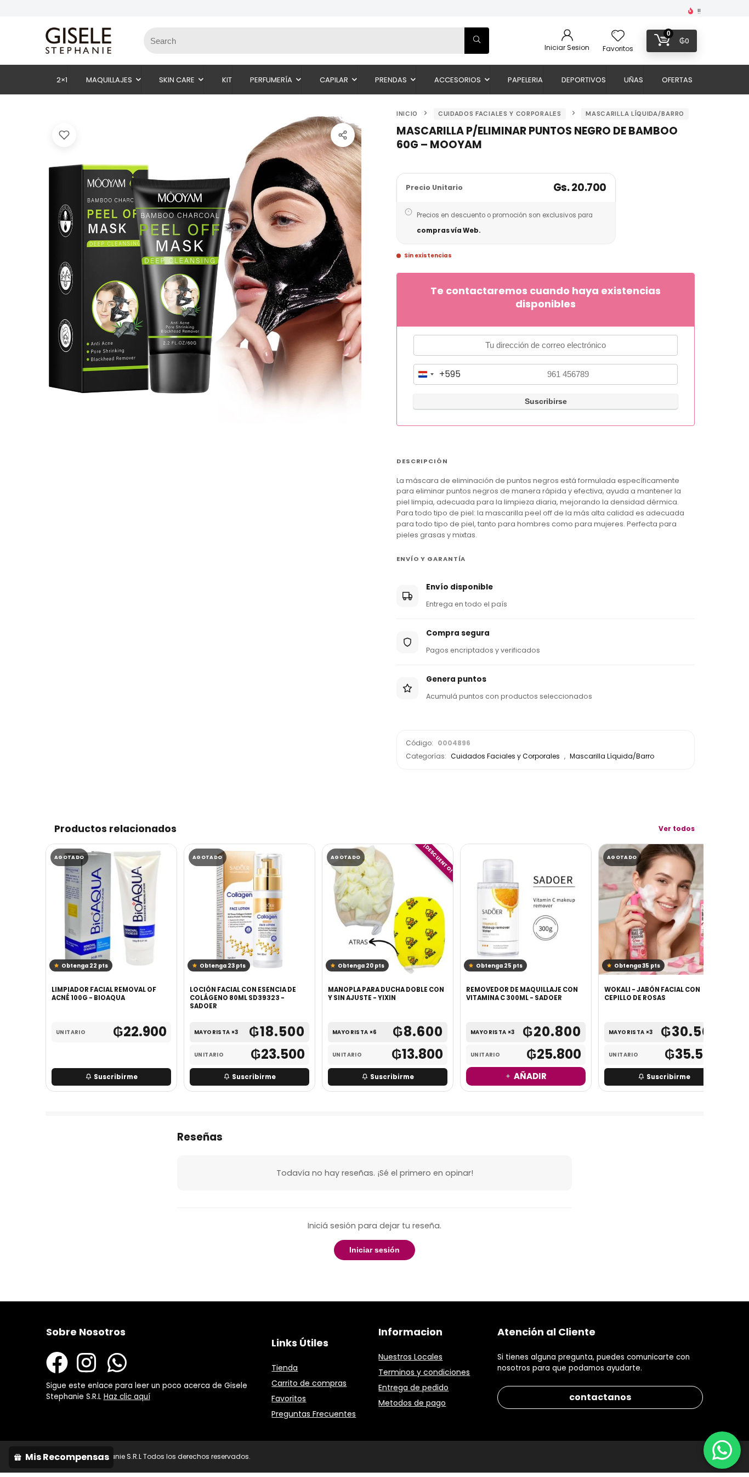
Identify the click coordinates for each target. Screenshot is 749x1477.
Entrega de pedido (413, 1387)
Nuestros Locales (410, 1356)
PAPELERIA (525, 80)
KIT (227, 80)
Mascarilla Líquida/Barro (635, 114)
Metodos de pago (412, 1402)
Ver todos (677, 828)
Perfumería (271, 80)
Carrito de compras (309, 1383)
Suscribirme (116, 1076)
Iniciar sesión (374, 1250)
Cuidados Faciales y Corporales (499, 114)
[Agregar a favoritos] (64, 135)
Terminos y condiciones (424, 1372)
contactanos (600, 1397)
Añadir (530, 1076)
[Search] (476, 40)
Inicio (407, 114)
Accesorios (457, 80)
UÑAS (633, 80)
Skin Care (177, 80)
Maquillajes (109, 80)
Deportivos (583, 80)
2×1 (61, 80)
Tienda (284, 1367)
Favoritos (288, 1398)
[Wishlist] (618, 36)
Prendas (391, 80)
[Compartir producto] (343, 135)
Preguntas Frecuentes (313, 1413)
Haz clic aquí (127, 1396)
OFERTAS (677, 80)
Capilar (334, 80)
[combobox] (437, 374)
